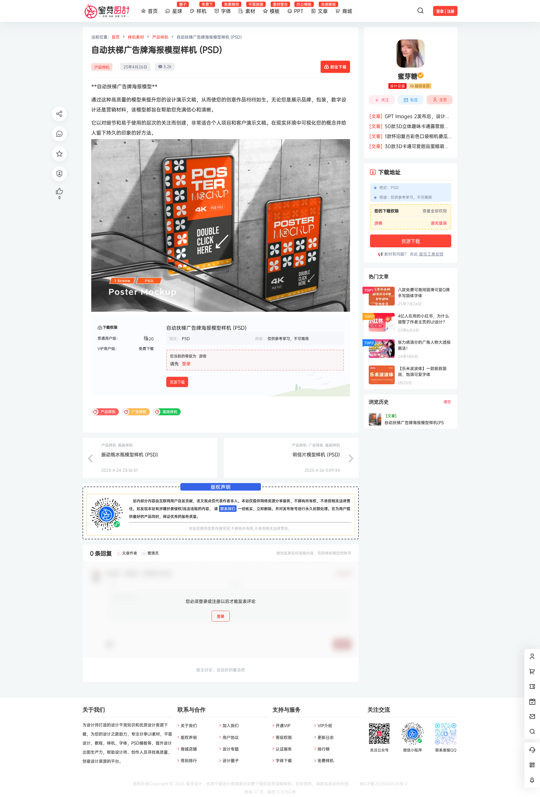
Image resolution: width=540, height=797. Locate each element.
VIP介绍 (325, 725)
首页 (116, 37)
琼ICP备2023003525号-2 (384, 783)
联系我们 (227, 508)
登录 (186, 363)
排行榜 (324, 749)
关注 (385, 100)
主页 (443, 99)
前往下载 (338, 67)
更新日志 (326, 737)
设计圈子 (230, 760)
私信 (414, 100)
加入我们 (230, 725)
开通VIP (283, 725)
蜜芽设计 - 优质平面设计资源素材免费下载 (224, 783)
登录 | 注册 (445, 11)
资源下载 (177, 382)
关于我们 (189, 725)
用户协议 (230, 737)
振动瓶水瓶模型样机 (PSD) (129, 454)
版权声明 (189, 737)
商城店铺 (189, 749)
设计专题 (230, 749)
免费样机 (326, 760)
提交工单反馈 (430, 254)
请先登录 (439, 223)
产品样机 (160, 37)
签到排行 (189, 760)
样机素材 (136, 37)
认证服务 (284, 749)
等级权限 (284, 737)
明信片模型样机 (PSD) (316, 454)
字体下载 (284, 760)
